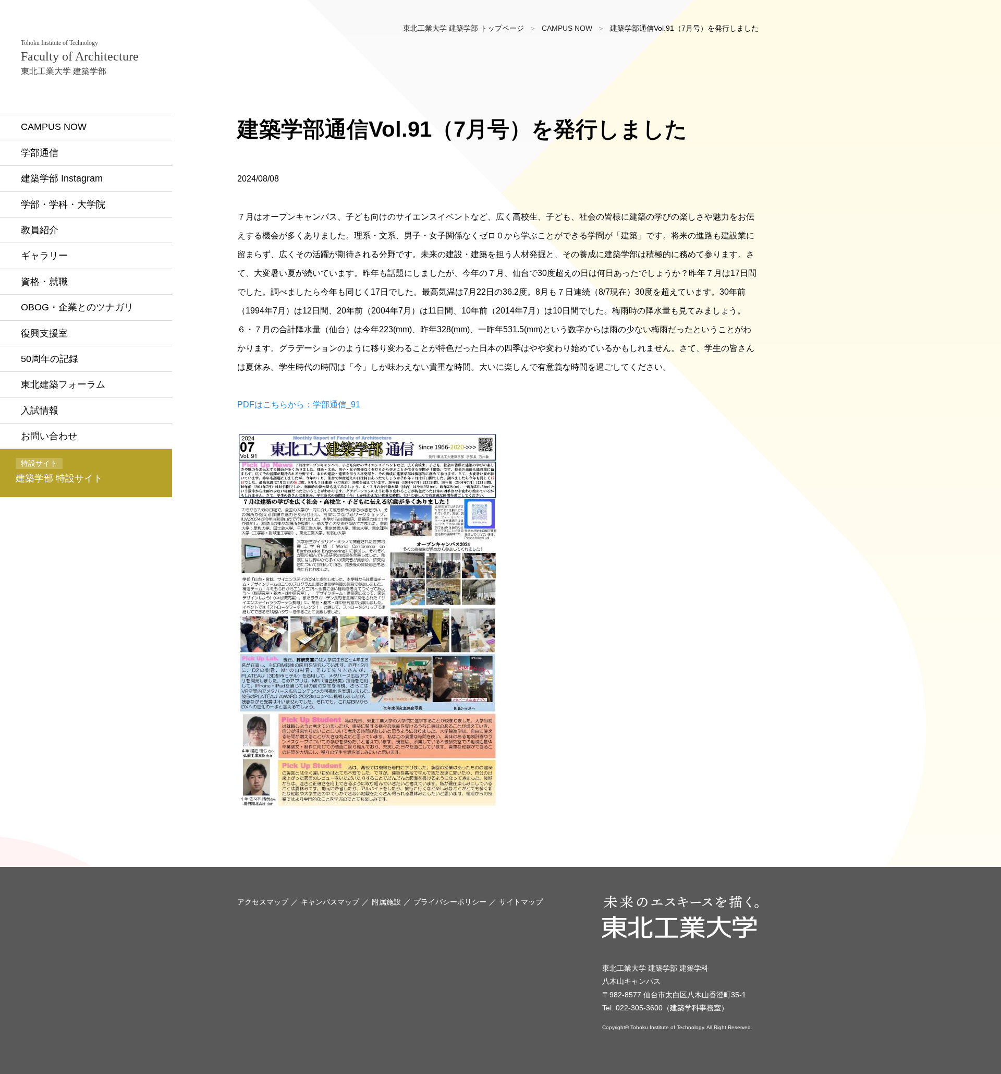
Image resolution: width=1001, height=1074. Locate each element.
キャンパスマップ (330, 902)
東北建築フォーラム (63, 384)
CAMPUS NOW (54, 127)
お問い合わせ (49, 436)
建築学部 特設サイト (59, 471)
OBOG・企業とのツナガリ (77, 307)
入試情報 (39, 410)
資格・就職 (44, 281)
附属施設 (386, 902)
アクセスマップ (262, 902)
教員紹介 (39, 230)
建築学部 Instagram (62, 178)
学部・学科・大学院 (63, 204)
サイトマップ (521, 902)
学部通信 (39, 153)
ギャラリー (44, 255)
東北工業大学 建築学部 (80, 57)
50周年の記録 (49, 359)
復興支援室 (44, 333)
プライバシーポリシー (449, 902)
